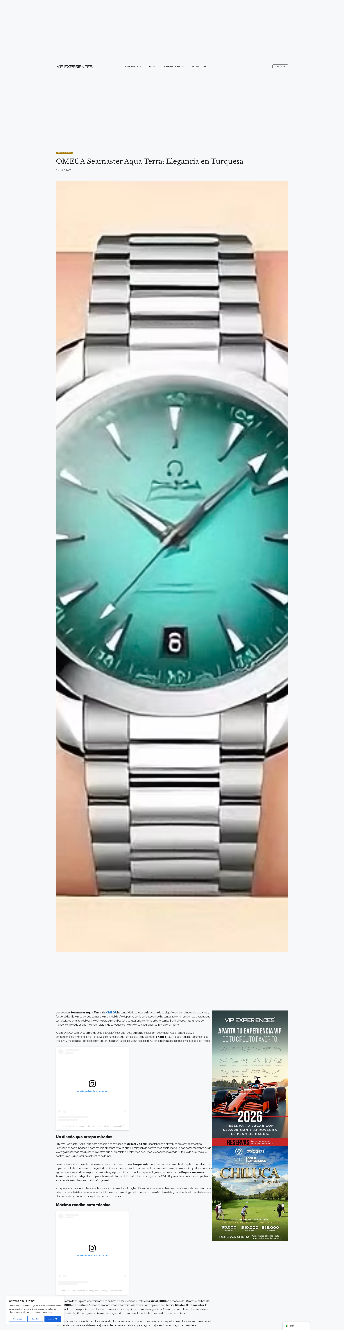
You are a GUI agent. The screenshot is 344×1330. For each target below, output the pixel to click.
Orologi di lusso (64, 152)
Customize (17, 1319)
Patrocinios (199, 66)
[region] (34, 1310)
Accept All (53, 1319)
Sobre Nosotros (174, 66)
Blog (152, 66)
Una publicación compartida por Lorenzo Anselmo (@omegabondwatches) (92, 1126)
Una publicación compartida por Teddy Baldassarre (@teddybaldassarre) (92, 1291)
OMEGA (111, 1012)
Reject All (35, 1319)
